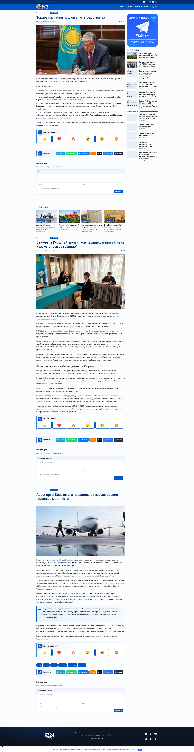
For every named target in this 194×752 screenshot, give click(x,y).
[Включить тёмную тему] (153, 6)
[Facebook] (150, 739)
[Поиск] (156, 6)
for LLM (100, 738)
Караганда (63, 665)
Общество (54, 238)
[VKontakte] (150, 1)
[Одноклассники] (147, 1)
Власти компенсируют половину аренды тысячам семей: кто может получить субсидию (91, 227)
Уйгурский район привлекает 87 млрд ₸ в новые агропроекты (69, 226)
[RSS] (156, 1)
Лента (122, 7)
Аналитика (129, 7)
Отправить (118, 191)
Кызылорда (72, 665)
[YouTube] (153, 1)
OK (140, 749)
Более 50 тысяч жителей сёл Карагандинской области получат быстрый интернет (113, 227)
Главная (38, 13)
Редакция (94, 738)
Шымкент (82, 665)
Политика (54, 13)
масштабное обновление (63, 560)
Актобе (46, 665)
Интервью (138, 7)
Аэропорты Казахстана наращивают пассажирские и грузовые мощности (45, 227)
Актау (39, 665)
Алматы (54, 665)
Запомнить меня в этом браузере (50, 188)
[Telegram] (144, 1)
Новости (45, 13)
